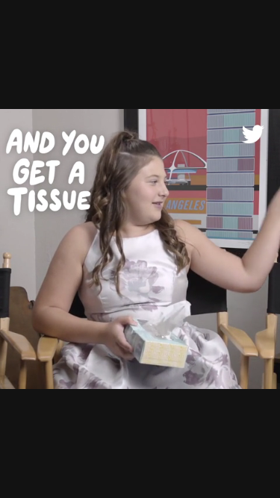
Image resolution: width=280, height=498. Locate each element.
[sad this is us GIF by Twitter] (140, 249)
